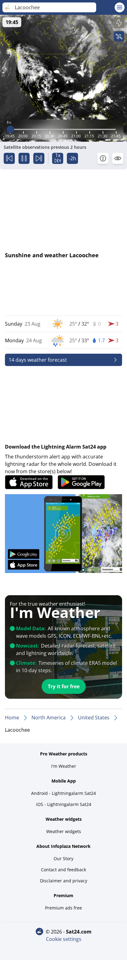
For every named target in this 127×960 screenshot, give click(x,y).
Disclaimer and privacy (63, 881)
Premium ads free (63, 908)
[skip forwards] (38, 158)
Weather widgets (63, 831)
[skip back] (9, 158)
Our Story (63, 858)
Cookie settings (63, 939)
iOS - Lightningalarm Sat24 (63, 804)
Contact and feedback (63, 870)
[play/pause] (24, 158)
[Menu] (120, 7)
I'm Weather (63, 766)
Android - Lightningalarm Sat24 (63, 793)
